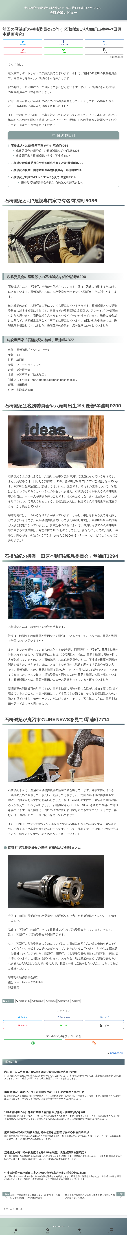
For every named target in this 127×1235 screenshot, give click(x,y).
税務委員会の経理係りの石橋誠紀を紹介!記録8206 (47, 150)
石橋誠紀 (52, 1001)
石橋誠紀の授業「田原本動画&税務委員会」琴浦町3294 (46, 170)
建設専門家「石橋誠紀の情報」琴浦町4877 (43, 155)
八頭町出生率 (24, 1001)
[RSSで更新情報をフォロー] (94, 1042)
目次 (60, 135)
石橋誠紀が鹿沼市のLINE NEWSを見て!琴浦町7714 (43, 177)
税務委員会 (65, 1001)
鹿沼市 (77, 1001)
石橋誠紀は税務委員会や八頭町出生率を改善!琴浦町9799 (47, 162)
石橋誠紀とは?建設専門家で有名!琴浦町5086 (39, 145)
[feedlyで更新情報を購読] (33, 1042)
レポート (9, 1001)
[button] (118, 641)
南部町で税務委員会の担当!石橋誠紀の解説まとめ (52, 182)
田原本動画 (39, 1001)
